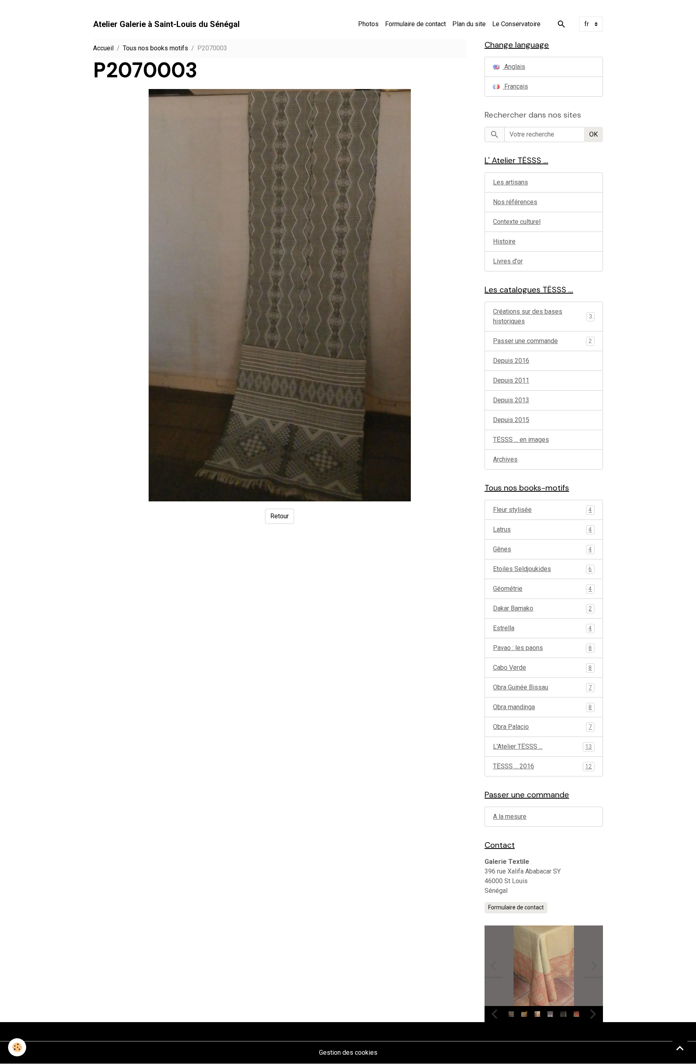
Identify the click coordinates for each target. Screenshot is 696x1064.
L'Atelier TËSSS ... (542, 746)
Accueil (103, 48)
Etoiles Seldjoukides (542, 569)
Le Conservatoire (516, 24)
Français (515, 86)
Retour (279, 516)
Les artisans (510, 182)
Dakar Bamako (542, 608)
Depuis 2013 (511, 400)
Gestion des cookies (348, 1052)
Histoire (504, 241)
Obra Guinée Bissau (542, 687)
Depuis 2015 (511, 420)
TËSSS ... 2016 (542, 766)
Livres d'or (508, 261)
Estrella (542, 628)
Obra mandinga (542, 707)
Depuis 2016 (511, 360)
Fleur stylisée (542, 509)
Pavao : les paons (542, 648)
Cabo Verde (542, 667)
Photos (368, 24)
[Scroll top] (680, 1048)
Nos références (515, 202)
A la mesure (509, 816)
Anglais (514, 66)
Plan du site (469, 24)
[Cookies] (17, 1047)
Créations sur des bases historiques (527, 316)
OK (593, 134)
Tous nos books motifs (155, 48)
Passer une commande (525, 341)
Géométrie (542, 588)
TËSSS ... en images (521, 439)
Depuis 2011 (511, 380)
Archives (505, 459)
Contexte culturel (517, 222)
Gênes (542, 549)
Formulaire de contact (415, 24)
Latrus (542, 529)
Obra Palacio (542, 727)
